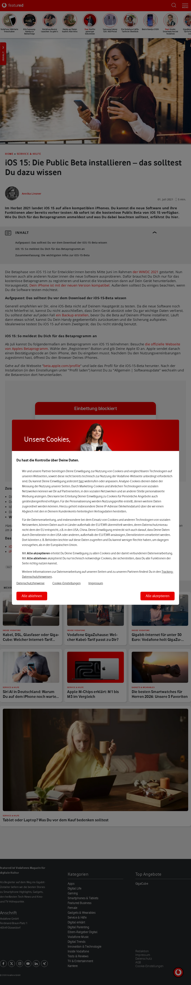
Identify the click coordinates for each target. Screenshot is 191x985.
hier (81, 481)
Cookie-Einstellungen (66, 583)
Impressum (95, 583)
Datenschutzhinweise (30, 583)
